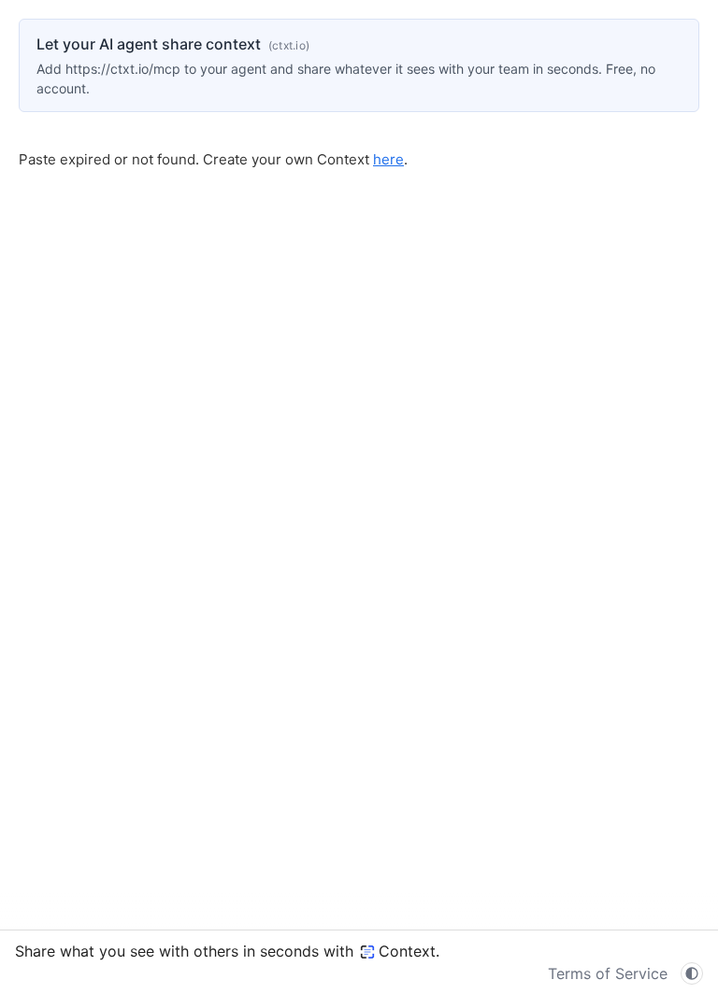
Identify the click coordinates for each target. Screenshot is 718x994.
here (388, 159)
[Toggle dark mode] (692, 973)
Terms (608, 973)
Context (407, 951)
